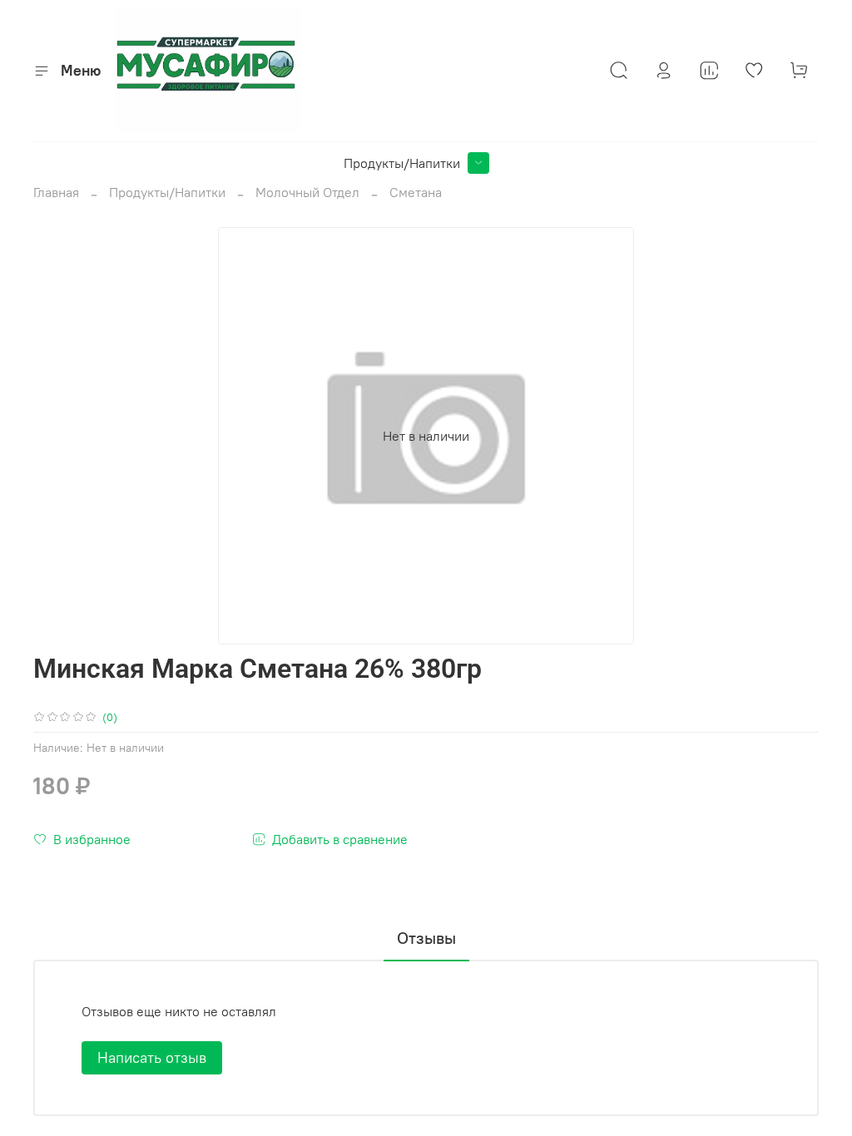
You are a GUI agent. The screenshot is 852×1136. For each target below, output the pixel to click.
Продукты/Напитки (402, 163)
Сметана (415, 192)
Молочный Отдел (307, 192)
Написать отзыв (151, 1057)
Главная (56, 192)
